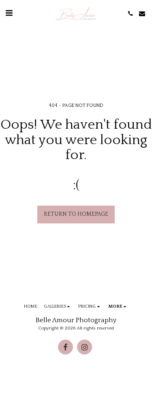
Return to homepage (76, 214)
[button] (9, 13)
